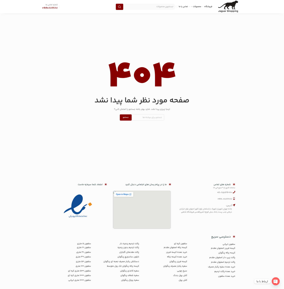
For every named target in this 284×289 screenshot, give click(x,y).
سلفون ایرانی (229, 244)
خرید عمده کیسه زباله (177, 257)
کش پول (183, 280)
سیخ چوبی (182, 271)
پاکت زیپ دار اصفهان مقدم (222, 257)
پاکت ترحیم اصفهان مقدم (223, 262)
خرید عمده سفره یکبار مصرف (221, 267)
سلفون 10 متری (84, 247)
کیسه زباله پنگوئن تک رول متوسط (123, 266)
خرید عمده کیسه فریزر (176, 252)
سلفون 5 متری (84, 243)
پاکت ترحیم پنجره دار (129, 243)
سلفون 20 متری (83, 252)
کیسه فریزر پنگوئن (178, 261)
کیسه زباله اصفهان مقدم (175, 247)
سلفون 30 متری (83, 257)
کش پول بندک (180, 275)
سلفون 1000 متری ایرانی (79, 280)
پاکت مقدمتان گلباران (129, 252)
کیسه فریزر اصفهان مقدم (223, 248)
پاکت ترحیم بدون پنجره (128, 247)
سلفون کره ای (180, 243)
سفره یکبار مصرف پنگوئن (175, 266)
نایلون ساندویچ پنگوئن (128, 257)
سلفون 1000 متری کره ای (79, 275)
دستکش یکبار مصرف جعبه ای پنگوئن (121, 261)
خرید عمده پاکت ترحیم (224, 271)
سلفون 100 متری (83, 266)
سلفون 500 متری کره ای (79, 271)
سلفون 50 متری (83, 261)
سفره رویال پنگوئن (130, 280)
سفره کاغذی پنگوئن (129, 271)
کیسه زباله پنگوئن (226, 253)
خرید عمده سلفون (226, 276)
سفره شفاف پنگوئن (129, 275)
